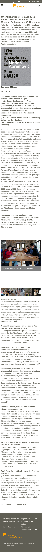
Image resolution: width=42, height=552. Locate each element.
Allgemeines (25, 519)
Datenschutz (31, 543)
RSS (25, 543)
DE (26, 1)
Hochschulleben (9, 521)
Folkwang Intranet (35, 1)
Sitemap (21, 543)
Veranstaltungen (9, 527)
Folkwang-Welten (9, 519)
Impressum (10, 543)
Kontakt (16, 543)
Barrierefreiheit (10, 545)
